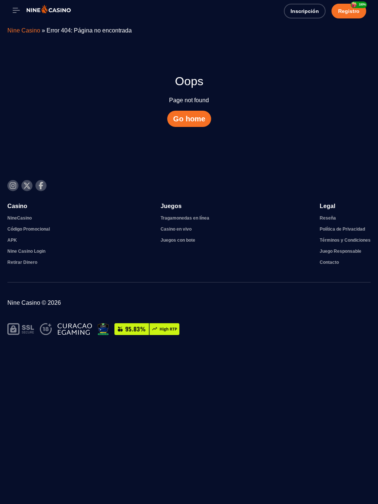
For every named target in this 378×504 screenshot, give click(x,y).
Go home (189, 119)
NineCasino (19, 218)
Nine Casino (23, 30)
